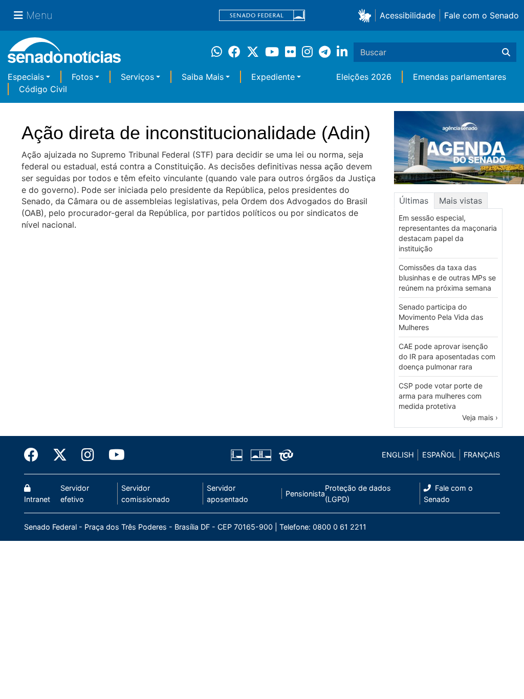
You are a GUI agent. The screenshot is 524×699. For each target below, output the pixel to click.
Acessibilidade (407, 15)
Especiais (26, 77)
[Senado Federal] (262, 15)
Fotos (82, 77)
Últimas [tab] (413, 200)
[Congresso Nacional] (261, 454)
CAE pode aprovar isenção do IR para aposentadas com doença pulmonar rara (447, 356)
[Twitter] (60, 455)
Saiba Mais (203, 77)
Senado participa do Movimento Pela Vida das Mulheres (441, 317)
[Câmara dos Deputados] (237, 454)
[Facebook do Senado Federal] (35, 455)
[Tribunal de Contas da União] (286, 454)
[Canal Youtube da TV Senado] (113, 455)
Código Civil (43, 89)
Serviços (137, 77)
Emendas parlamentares (459, 77)
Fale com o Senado (481, 15)
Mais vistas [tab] (460, 200)
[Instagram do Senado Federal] (87, 455)
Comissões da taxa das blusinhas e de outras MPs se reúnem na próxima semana (447, 277)
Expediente (273, 77)
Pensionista (305, 493)
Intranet (37, 499)
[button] (366, 15)
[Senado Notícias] (64, 54)
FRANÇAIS (482, 454)
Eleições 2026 (363, 77)
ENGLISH (398, 454)
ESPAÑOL (439, 454)
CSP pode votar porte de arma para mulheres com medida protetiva (441, 395)
